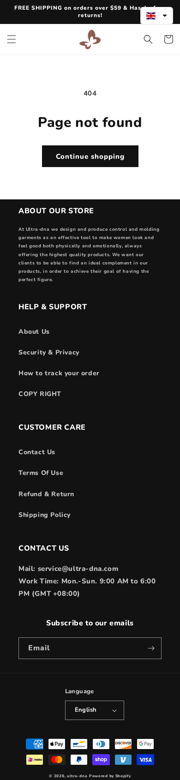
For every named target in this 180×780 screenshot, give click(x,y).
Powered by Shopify (110, 776)
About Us (34, 331)
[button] (11, 39)
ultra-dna (77, 776)
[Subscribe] (151, 648)
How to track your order (59, 373)
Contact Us (36, 452)
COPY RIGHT (39, 394)
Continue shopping (90, 156)
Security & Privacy (48, 352)
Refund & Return (46, 494)
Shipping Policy (44, 514)
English (86, 710)
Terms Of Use (40, 472)
